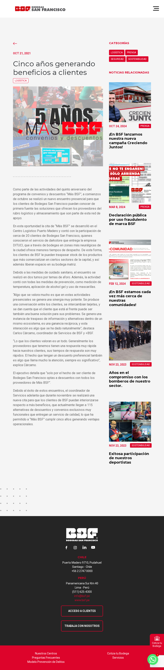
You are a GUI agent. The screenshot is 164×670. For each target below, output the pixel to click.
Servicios (118, 657)
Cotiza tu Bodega (118, 653)
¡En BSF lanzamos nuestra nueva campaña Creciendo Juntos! (128, 141)
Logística (21, 80)
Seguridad (117, 59)
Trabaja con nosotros (82, 625)
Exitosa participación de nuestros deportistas (129, 458)
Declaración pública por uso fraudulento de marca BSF (128, 219)
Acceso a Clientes (82, 611)
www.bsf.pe (82, 600)
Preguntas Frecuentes (46, 657)
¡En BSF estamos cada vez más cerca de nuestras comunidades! (130, 298)
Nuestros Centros (46, 653)
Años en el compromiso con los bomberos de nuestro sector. (129, 379)
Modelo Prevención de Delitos (46, 661)
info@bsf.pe (82, 596)
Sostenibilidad (137, 59)
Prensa (131, 52)
